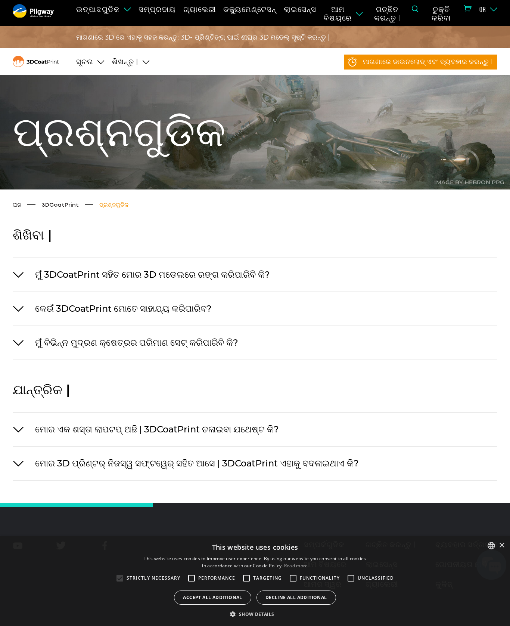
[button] (255, 613)
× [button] (501, 545)
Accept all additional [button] (212, 597)
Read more (296, 565)
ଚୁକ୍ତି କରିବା (441, 13)
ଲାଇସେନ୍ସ (300, 9)
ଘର (17, 205)
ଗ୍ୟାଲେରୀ (199, 9)
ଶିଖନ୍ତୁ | (125, 62)
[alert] (255, 581)
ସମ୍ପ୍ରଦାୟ (157, 9)
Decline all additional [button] (296, 597)
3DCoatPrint (60, 205)
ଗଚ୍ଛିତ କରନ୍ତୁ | (387, 13)
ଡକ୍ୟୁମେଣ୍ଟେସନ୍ (249, 9)
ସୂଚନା (84, 62)
